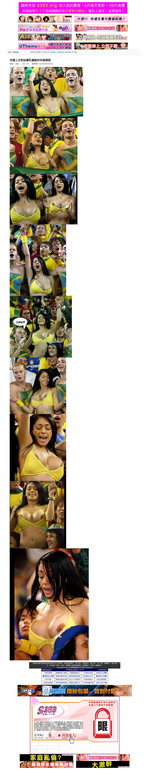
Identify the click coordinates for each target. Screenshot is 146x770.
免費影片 (39, 52)
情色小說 (46, 52)
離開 (89, 665)
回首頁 (32, 52)
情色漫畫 (68, 52)
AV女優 (74, 52)
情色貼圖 (60, 52)
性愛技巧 (53, 52)
